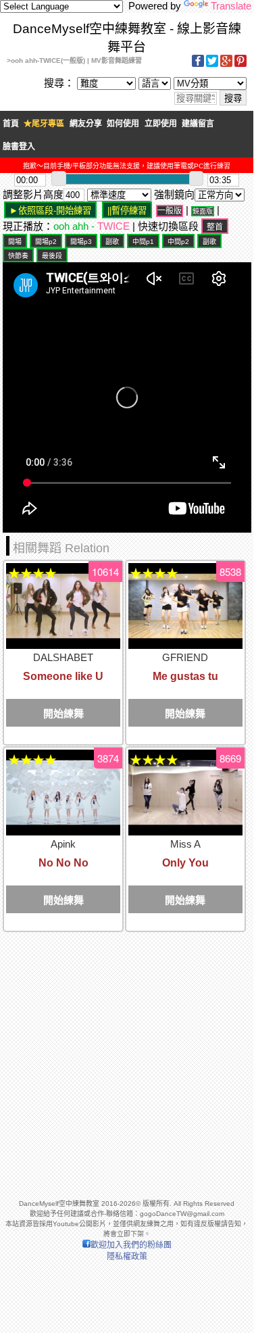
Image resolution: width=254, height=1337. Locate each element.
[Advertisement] (126, 1059)
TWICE (113, 226)
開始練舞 (63, 713)
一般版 (169, 211)
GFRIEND (185, 657)
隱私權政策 (127, 1256)
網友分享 (86, 123)
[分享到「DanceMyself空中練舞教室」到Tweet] (212, 64)
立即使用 (161, 123)
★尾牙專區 (44, 123)
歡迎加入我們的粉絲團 (131, 1245)
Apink (63, 844)
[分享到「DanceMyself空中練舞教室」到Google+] (226, 64)
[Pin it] (240, 64)
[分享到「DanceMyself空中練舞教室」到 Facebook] (198, 64)
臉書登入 (19, 146)
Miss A (185, 844)
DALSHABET (63, 657)
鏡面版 (203, 211)
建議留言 (198, 123)
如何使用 (123, 123)
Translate (231, 5)
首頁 (11, 123)
